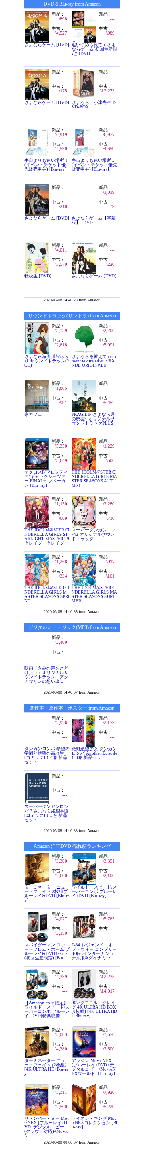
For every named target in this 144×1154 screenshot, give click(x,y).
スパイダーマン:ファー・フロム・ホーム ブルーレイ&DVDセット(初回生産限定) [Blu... (47, 951)
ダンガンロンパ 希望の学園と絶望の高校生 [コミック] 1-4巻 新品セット (47, 755)
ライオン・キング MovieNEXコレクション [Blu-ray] (94, 1122)
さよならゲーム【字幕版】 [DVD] (94, 220)
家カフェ (33, 414)
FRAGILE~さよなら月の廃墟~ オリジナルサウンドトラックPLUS (93, 418)
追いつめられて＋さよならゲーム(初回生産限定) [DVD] (94, 49)
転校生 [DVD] (38, 276)
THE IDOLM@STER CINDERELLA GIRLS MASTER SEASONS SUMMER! (94, 594)
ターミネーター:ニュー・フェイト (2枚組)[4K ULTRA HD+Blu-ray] (46, 1067)
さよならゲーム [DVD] (46, 45)
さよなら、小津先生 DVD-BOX (94, 104)
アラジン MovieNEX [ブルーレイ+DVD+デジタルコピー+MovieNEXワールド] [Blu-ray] (94, 1067)
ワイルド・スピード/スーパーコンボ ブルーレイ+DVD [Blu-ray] (94, 891)
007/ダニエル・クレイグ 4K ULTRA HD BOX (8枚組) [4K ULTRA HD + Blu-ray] (94, 1009)
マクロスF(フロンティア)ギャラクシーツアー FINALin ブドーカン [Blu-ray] (46, 479)
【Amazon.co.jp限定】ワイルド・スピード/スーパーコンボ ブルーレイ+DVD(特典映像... (47, 1009)
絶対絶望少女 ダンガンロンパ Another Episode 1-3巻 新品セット (94, 753)
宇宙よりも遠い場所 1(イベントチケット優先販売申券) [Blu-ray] (46, 164)
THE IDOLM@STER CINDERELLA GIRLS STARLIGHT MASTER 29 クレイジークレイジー (47, 536)
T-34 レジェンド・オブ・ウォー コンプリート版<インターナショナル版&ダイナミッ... (94, 951)
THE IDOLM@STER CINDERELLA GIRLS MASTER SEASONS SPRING (47, 594)
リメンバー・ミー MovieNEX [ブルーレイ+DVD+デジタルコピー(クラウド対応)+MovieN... (47, 1127)
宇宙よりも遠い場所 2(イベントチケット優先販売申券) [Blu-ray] (94, 164)
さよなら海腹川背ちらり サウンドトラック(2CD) (46, 361)
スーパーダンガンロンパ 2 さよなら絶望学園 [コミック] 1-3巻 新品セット (46, 813)
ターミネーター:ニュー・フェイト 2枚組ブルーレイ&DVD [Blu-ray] (47, 893)
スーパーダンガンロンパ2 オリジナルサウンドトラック (94, 534)
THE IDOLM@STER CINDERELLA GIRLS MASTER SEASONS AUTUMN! (94, 479)
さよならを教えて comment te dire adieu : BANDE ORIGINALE (94, 361)
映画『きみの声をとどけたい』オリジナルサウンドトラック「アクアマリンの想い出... (46, 675)
